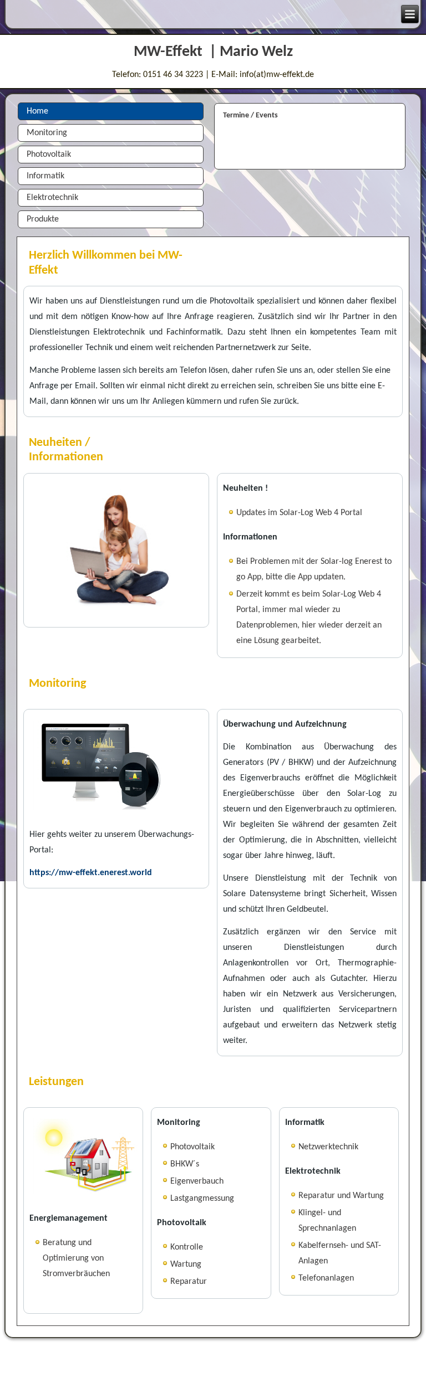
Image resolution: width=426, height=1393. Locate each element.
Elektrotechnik (52, 197)
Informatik (45, 176)
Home (37, 111)
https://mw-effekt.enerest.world (90, 872)
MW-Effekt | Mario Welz (213, 52)
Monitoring (47, 132)
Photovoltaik (49, 154)
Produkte (43, 219)
